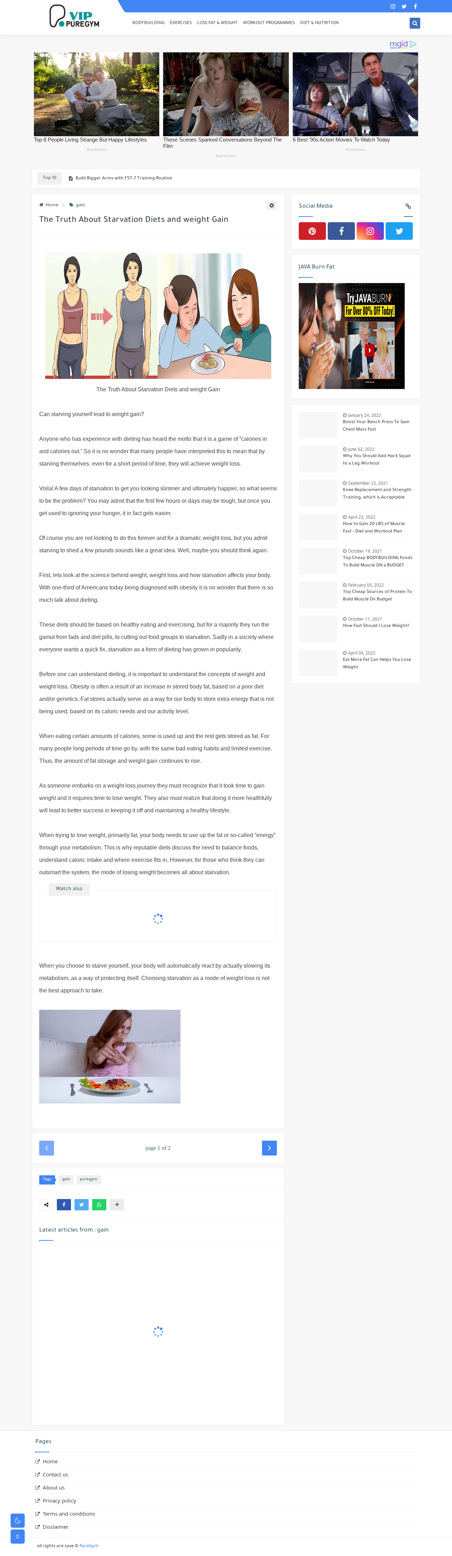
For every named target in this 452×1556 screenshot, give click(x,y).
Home (52, 205)
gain (80, 205)
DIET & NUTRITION (319, 23)
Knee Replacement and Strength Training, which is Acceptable (377, 494)
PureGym (89, 1546)
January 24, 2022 (364, 415)
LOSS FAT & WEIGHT (217, 23)
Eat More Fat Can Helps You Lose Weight (377, 664)
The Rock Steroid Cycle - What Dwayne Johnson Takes (132, 178)
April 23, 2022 (361, 517)
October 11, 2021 (365, 619)
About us (54, 1487)
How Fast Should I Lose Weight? (376, 626)
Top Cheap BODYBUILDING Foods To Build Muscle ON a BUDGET (377, 562)
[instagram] (393, 6)
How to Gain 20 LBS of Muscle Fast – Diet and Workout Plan (374, 528)
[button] (64, 1204)
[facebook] (415, 6)
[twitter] (404, 6)
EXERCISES (181, 23)
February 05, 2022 (366, 585)
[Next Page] (269, 1148)
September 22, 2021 (368, 483)
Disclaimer (56, 1526)
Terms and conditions (69, 1513)
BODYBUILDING (148, 23)
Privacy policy (59, 1500)
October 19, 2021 (365, 551)
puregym (88, 1179)
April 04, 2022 (361, 653)
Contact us (55, 1474)
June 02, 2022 (361, 449)
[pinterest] (312, 231)
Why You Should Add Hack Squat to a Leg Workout (377, 460)
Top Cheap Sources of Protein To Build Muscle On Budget (377, 596)
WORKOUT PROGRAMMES (269, 23)
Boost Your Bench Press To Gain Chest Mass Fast (376, 426)
